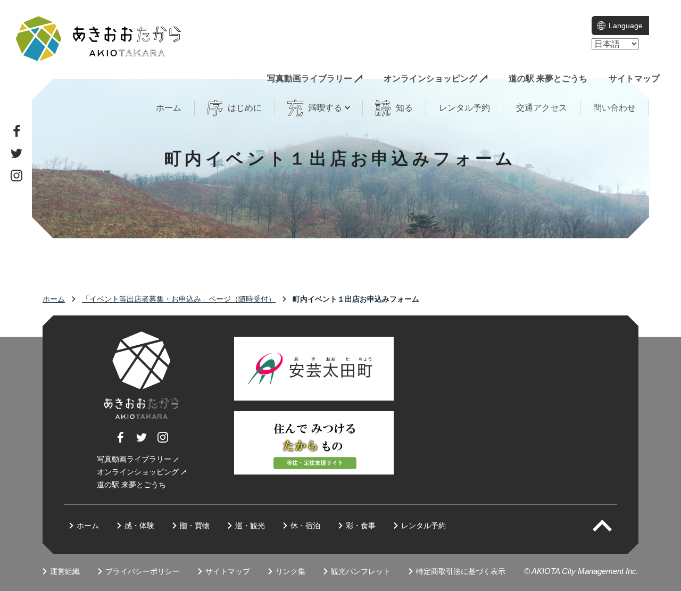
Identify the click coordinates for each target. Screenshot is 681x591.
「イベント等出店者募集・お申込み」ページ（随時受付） (179, 299)
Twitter (16, 153)
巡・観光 (250, 525)
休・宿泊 (305, 525)
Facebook (16, 131)
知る (404, 107)
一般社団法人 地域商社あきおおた (98, 38)
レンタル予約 (464, 107)
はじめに (245, 107)
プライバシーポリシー (142, 571)
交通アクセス (541, 107)
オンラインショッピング (430, 78)
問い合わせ (614, 107)
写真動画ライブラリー (309, 78)
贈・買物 (195, 525)
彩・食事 (361, 525)
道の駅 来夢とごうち (548, 78)
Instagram (16, 175)
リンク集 (290, 571)
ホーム (168, 107)
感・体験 (139, 525)
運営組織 (65, 571)
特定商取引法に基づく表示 (460, 571)
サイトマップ (634, 78)
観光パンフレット (361, 571)
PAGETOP (611, 525)
